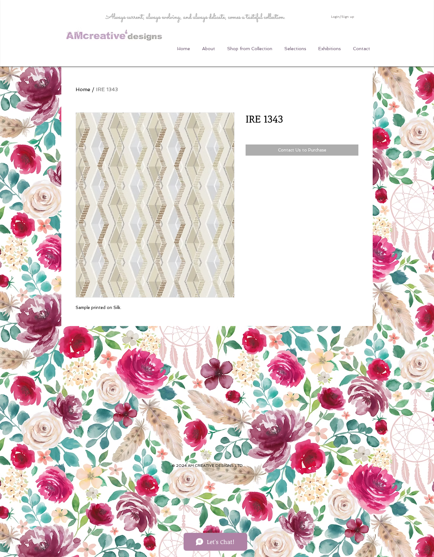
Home (83, 89)
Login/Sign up (342, 16)
